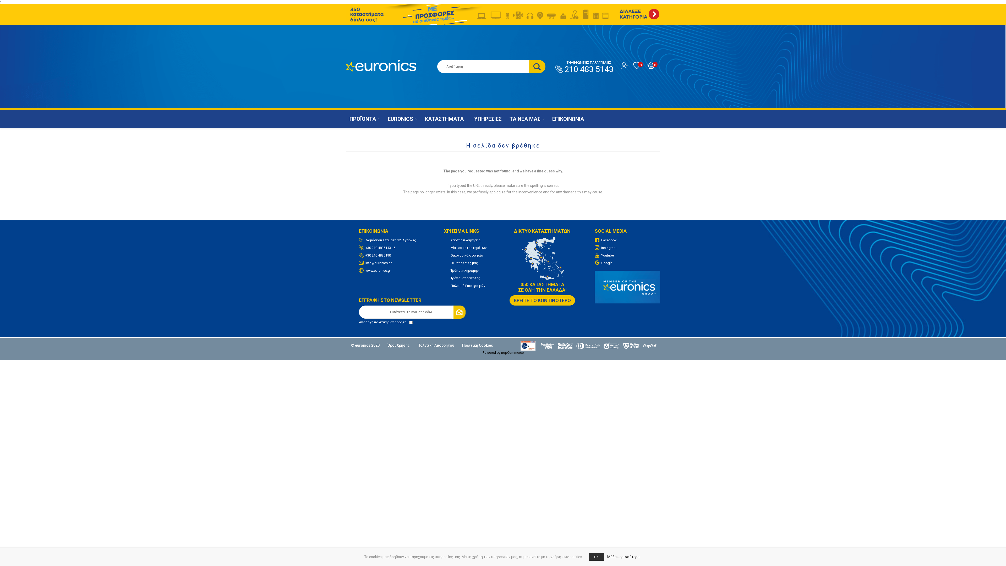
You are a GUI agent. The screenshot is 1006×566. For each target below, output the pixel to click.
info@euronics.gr (378, 263)
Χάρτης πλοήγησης (465, 240)
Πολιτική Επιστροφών (468, 286)
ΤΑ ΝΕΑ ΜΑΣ (525, 119)
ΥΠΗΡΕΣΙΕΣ (488, 119)
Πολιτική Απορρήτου (436, 345)
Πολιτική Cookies (477, 345)
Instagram (608, 248)
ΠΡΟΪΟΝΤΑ (362, 119)
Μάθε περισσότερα (623, 557)
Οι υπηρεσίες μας (464, 263)
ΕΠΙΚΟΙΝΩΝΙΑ (568, 119)
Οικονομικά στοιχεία (467, 255)
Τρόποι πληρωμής (465, 271)
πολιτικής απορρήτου (391, 322)
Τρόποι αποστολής (465, 278)
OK (596, 557)
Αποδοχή (383, 322)
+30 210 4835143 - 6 (380, 248)
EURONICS (400, 119)
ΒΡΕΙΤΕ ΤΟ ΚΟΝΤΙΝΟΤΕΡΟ (542, 300)
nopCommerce (512, 353)
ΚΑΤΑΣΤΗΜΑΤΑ (444, 119)
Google (607, 263)
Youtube (607, 255)
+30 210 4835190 (378, 255)
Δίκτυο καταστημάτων (468, 248)
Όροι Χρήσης (398, 345)
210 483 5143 (589, 67)
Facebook (609, 240)
